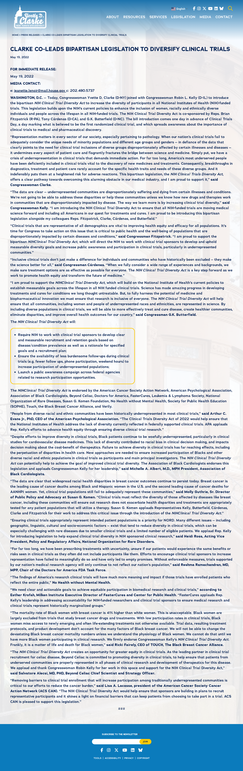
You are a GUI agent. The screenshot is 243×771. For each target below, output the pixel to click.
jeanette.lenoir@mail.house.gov (40, 90)
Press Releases (30, 35)
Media (205, 17)
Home (15, 35)
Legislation (183, 17)
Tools (97, 758)
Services (158, 17)
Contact (224, 17)
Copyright (143, 758)
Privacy (129, 758)
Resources (134, 17)
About (112, 17)
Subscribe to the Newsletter (120, 734)
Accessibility (113, 758)
